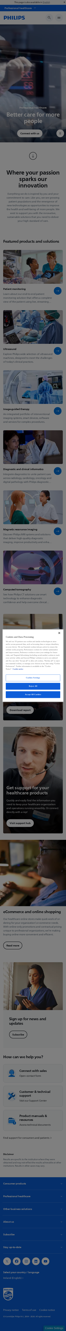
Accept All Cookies (33, 694)
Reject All (33, 686)
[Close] (59, 632)
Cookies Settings (33, 678)
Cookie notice (18, 669)
